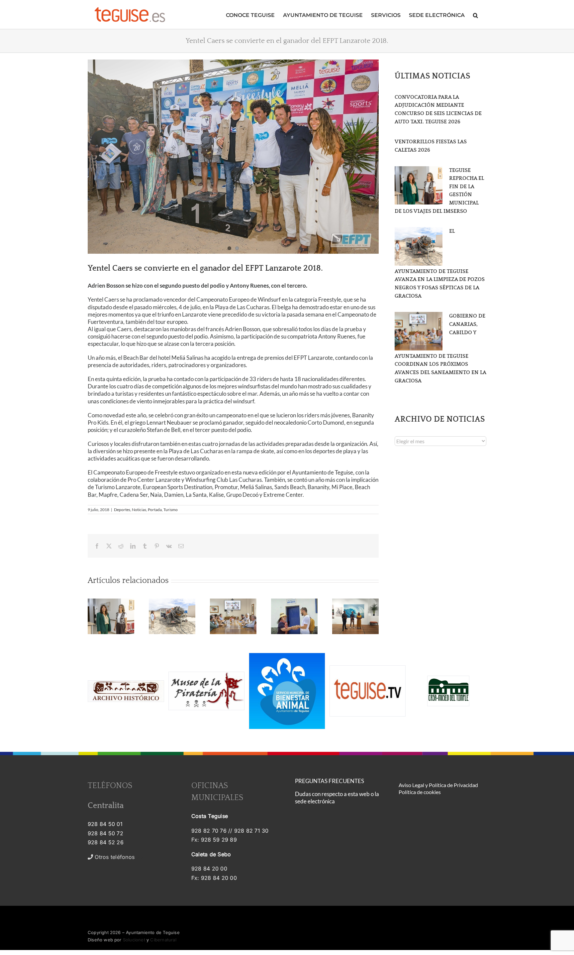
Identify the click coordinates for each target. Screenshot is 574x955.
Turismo (170, 509)
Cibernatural (163, 939)
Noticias (139, 509)
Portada (155, 509)
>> (118, 857)
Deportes (122, 509)
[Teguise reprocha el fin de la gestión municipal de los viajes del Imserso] (418, 185)
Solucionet (134, 939)
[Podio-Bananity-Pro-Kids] (233, 157)
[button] (475, 14)
